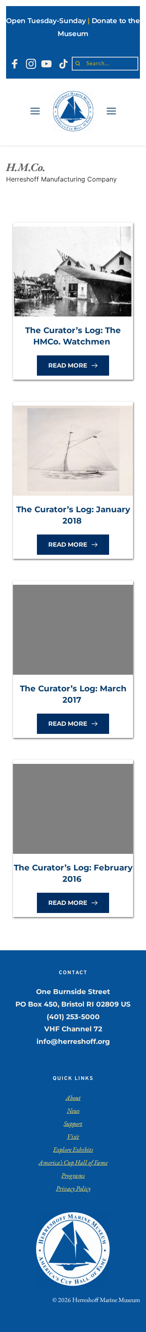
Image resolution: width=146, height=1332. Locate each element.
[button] (35, 110)
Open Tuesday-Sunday (46, 21)
